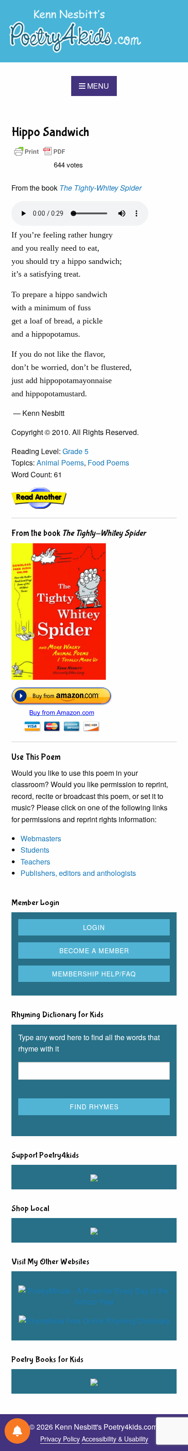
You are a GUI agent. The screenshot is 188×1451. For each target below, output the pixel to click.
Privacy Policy (60, 1438)
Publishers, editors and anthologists (78, 873)
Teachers (35, 861)
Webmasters (41, 838)
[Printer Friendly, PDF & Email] (39, 151)
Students (35, 849)
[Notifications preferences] (17, 1431)
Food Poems (108, 462)
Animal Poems (60, 462)
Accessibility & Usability (115, 1438)
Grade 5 (76, 451)
